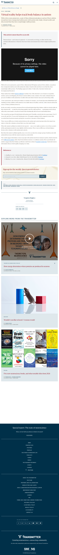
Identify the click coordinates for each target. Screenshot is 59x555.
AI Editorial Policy (29, 505)
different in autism (9, 139)
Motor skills (20, 185)
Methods (14, 185)
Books (29, 460)
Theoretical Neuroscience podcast (12, 263)
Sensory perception (47, 185)
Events (29, 465)
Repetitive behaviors (28, 185)
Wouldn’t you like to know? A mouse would (19, 320)
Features (29, 447)
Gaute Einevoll (9, 269)
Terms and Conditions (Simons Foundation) (29, 500)
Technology (13, 186)
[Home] (29, 536)
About (29, 477)
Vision (18, 186)
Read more (29, 435)
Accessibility (29, 509)
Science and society (37, 185)
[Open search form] (53, 2)
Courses (29, 467)
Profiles (29, 450)
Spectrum (7, 11)
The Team (29, 480)
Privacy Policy (29, 507)
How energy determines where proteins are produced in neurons (27, 266)
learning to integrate (41, 141)
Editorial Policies (29, 502)
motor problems (19, 93)
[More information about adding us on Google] (21, 8)
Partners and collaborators (29, 482)
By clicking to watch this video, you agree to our (29, 247)
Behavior (6, 316)
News (2, 11)
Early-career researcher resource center (29, 487)
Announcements (29, 492)
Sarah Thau (8, 323)
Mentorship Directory (29, 490)
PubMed (44, 155)
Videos (29, 457)
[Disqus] (29, 403)
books (29, 462)
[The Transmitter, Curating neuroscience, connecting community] (13, 2)
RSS (29, 497)
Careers (29, 495)
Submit (42, 176)
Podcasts (29, 455)
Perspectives (29, 445)
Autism (9, 185)
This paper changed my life (29, 452)
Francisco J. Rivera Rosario (13, 377)
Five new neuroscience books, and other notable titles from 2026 (27, 374)
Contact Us (29, 512)
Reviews (5, 370)
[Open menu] (57, 2)
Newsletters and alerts (29, 485)
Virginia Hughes (7, 25)
